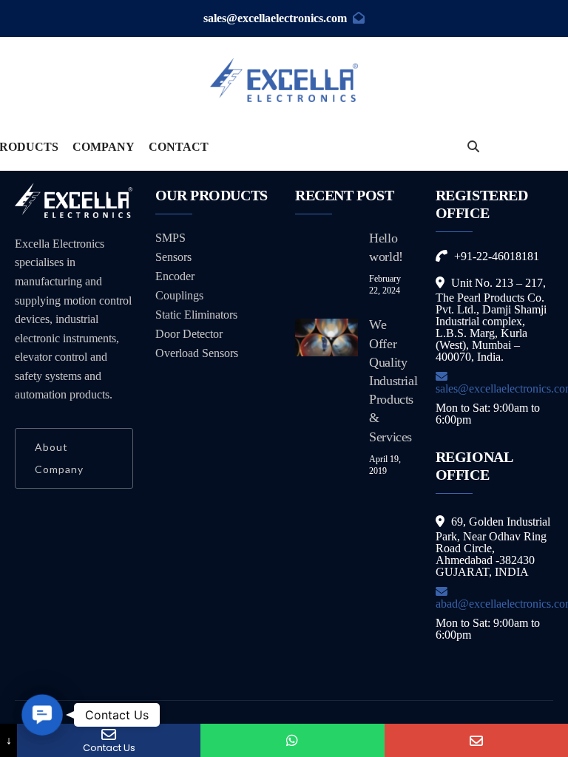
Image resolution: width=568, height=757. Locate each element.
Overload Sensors (196, 353)
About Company (59, 458)
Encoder (175, 276)
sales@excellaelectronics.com (275, 18)
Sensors (173, 257)
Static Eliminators (196, 314)
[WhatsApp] (292, 740)
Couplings (179, 295)
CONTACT (179, 146)
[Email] (476, 740)
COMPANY (103, 146)
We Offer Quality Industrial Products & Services (393, 380)
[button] (42, 715)
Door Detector (189, 333)
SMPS (170, 237)
